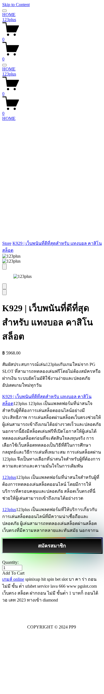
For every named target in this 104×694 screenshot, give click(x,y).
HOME (9, 14)
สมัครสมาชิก (52, 546)
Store (6, 243)
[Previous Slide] (4, 286)
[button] (52, 573)
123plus (9, 19)
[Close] (4, 267)
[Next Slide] (4, 292)
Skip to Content (16, 4)
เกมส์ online (13, 579)
